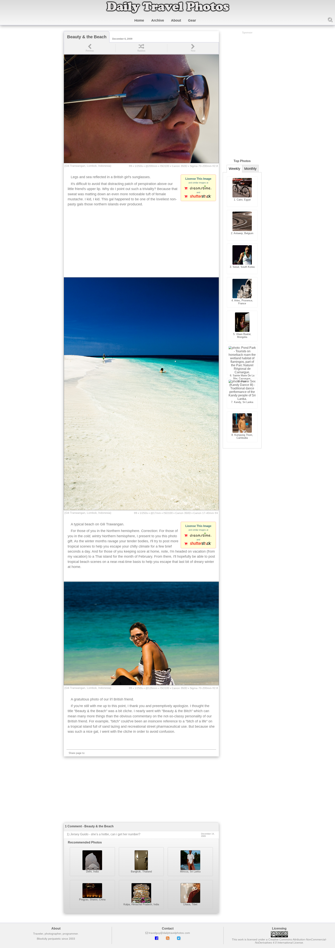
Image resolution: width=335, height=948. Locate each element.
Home (139, 20)
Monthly (250, 169)
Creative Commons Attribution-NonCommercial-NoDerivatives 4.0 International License (291, 941)
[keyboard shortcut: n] (193, 48)
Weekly (234, 169)
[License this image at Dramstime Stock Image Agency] (198, 189)
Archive (157, 20)
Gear (192, 20)
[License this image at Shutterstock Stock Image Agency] (198, 197)
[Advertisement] (141, 246)
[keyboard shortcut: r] (141, 48)
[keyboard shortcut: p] (90, 48)
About (176, 20)
